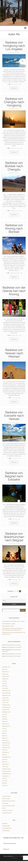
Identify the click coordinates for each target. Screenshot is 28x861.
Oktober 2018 (5, 709)
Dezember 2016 (6, 742)
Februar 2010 (5, 764)
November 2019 (6, 693)
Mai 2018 (4, 716)
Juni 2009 (4, 780)
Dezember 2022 (6, 667)
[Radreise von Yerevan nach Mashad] (14, 370)
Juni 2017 (4, 731)
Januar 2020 (5, 688)
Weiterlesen (14, 88)
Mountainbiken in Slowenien (14, 645)
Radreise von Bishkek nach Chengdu (14, 166)
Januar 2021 (5, 674)
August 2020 (5, 678)
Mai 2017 (4, 733)
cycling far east (6, 796)
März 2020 (4, 686)
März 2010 (4, 761)
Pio (10, 84)
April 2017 (4, 735)
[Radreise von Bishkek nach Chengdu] (14, 183)
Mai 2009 (4, 783)
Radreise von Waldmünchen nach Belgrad (14, 537)
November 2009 (6, 771)
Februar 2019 (5, 700)
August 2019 (5, 697)
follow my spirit (6, 798)
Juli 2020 (4, 681)
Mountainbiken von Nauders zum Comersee (13, 621)
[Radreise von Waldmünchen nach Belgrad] (14, 554)
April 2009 (4, 785)
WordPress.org (6, 830)
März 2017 (4, 738)
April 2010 (4, 759)
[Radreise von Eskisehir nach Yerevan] (14, 432)
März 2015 (4, 750)
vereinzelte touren (6, 812)
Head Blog (14, 858)
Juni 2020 (4, 683)
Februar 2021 (5, 671)
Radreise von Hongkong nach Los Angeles (14, 46)
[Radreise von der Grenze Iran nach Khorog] (14, 307)
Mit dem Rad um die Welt (13, 52)
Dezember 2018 (6, 705)
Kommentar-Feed (6, 828)
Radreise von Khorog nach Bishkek (14, 228)
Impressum (6, 849)
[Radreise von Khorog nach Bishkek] (14, 245)
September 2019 (6, 695)
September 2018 (6, 712)
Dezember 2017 (6, 726)
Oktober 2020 (5, 676)
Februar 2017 (5, 740)
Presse (4, 808)
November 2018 (6, 707)
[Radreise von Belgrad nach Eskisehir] (14, 493)
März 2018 (4, 721)
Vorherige (10, 591)
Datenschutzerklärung (9, 843)
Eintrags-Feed (5, 826)
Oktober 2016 (5, 745)
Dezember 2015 (6, 747)
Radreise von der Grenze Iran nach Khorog (14, 291)
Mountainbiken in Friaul (8, 626)
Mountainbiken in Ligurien (8, 623)
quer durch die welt (7, 810)
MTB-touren (5, 803)
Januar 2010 (5, 766)
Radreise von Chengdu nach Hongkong (14, 102)
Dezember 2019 (6, 690)
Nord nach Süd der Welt (8, 805)
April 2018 (4, 719)
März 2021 (4, 669)
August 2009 (5, 776)
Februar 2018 (5, 723)
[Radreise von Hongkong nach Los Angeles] (14, 60)
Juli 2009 (4, 778)
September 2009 (6, 773)
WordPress (17, 856)
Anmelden (4, 823)
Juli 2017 (4, 728)
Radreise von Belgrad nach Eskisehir (14, 476)
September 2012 (6, 757)
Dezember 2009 (6, 769)
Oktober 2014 (5, 752)
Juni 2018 (4, 714)
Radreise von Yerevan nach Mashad (14, 353)
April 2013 (4, 754)
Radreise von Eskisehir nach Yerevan (14, 416)
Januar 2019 (5, 702)
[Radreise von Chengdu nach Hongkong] (14, 119)
